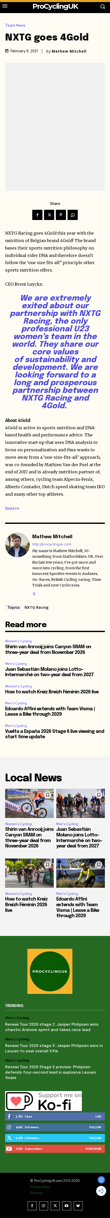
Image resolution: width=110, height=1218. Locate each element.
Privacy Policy (40, 1187)
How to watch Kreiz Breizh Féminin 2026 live (51, 692)
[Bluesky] (78, 1205)
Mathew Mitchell (69, 51)
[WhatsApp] (73, 215)
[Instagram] (43, 1205)
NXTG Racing (37, 607)
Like (98, 1116)
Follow (95, 1127)
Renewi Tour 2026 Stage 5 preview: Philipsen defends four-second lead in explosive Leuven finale (50, 1072)
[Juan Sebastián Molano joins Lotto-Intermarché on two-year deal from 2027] (80, 803)
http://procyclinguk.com (51, 544)
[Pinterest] (61, 215)
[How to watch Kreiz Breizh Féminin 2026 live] (29, 873)
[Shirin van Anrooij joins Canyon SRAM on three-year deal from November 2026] (29, 803)
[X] (49, 215)
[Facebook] (37, 215)
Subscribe (93, 1149)
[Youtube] (66, 1205)
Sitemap (36, 1193)
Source (12, 508)
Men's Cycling (16, 664)
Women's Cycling (18, 641)
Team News (15, 25)
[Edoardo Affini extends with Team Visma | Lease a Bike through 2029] (80, 873)
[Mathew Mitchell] (17, 564)
